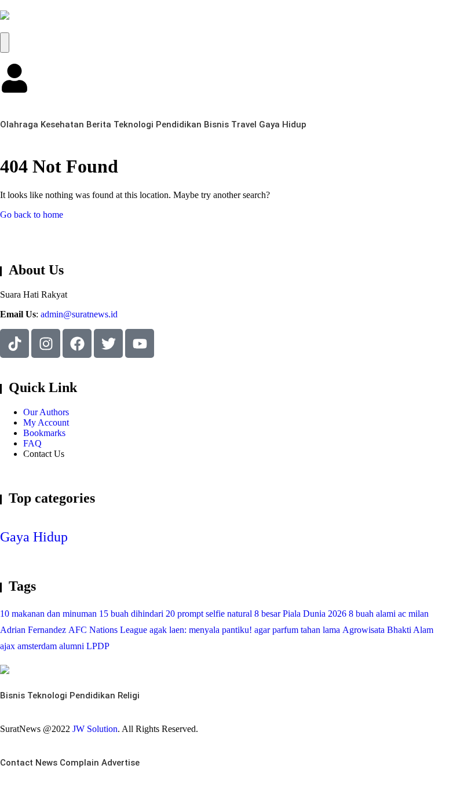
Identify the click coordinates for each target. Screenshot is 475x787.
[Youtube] (139, 343)
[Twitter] (108, 343)
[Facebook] (77, 343)
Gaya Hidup (282, 124)
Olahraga (19, 124)
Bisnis (216, 124)
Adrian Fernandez (33, 630)
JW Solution (95, 729)
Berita (98, 124)
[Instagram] (45, 343)
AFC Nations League (107, 630)
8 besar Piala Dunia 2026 (300, 613)
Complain (79, 762)
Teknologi (134, 124)
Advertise (120, 762)
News (46, 762)
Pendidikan (179, 124)
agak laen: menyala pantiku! (200, 630)
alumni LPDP (84, 646)
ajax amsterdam (28, 646)
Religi (129, 695)
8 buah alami (372, 613)
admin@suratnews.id (79, 314)
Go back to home (31, 214)
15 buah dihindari (131, 613)
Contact (16, 762)
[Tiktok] (14, 343)
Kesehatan (62, 124)
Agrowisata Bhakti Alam (387, 630)
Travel (244, 124)
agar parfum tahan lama (297, 630)
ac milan (413, 613)
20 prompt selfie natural (209, 613)
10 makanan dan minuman (48, 613)
